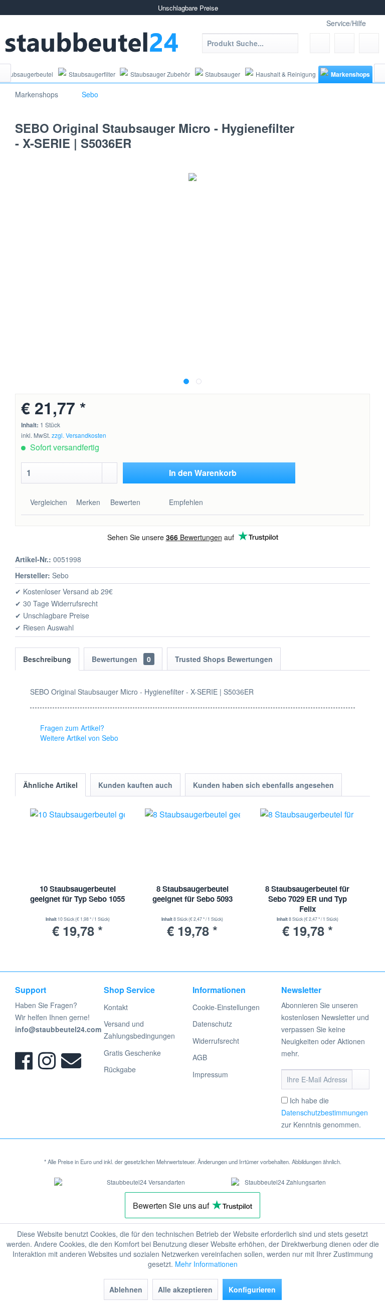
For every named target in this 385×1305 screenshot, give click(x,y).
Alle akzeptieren (185, 1289)
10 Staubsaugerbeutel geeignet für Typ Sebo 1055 (77, 894)
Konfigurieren (252, 1289)
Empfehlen (185, 502)
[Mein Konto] (344, 43)
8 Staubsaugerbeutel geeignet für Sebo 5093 (192, 894)
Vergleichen (47, 502)
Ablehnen (125, 1289)
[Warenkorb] (369, 43)
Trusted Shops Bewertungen (224, 659)
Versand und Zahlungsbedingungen (139, 1030)
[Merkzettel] (320, 43)
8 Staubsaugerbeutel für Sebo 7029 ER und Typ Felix (307, 899)
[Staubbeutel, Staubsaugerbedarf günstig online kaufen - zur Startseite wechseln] (92, 42)
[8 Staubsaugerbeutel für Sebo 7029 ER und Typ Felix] (307, 843)
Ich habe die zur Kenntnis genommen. (324, 1112)
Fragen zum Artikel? (71, 728)
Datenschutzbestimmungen (324, 1112)
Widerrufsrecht (215, 1041)
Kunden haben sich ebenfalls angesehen (263, 785)
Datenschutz (212, 1024)
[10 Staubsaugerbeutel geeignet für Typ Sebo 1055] (77, 843)
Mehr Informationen (206, 1264)
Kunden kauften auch (135, 785)
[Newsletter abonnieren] (360, 1079)
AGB (199, 1057)
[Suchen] (289, 43)
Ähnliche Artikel (50, 785)
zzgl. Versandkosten (79, 435)
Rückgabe (120, 1069)
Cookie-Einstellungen (226, 1007)
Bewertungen (121, 659)
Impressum (210, 1074)
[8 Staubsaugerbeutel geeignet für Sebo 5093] (192, 843)
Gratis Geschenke (132, 1053)
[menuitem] (250, 43)
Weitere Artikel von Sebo (78, 738)
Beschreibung (47, 659)
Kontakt (116, 1007)
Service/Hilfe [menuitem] (346, 23)
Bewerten (125, 502)
